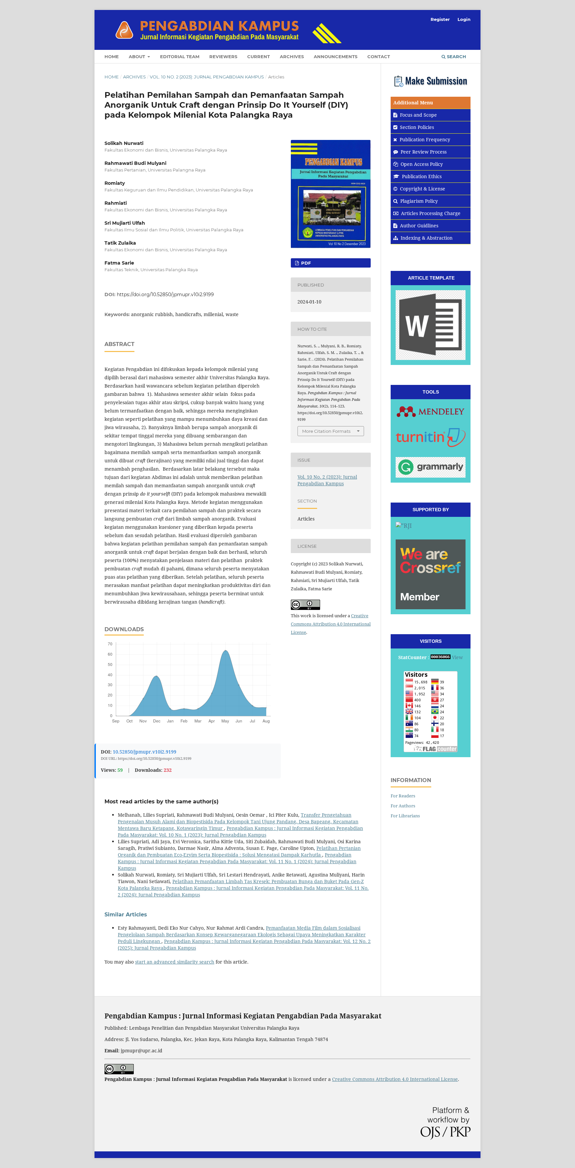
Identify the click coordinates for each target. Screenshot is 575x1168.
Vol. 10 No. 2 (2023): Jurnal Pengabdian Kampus (207, 76)
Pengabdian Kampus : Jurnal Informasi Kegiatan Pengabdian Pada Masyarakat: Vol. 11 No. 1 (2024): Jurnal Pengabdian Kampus (237, 861)
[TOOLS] (431, 411)
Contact (378, 56)
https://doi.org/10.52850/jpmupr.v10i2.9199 (165, 294)
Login (464, 19)
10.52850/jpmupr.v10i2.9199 (144, 752)
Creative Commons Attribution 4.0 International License (331, 624)
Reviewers (223, 56)
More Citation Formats (326, 431)
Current (258, 56)
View (457, 657)
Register (440, 19)
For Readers (403, 796)
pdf (305, 263)
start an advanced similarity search (174, 962)
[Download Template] (431, 325)
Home (111, 56)
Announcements (335, 56)
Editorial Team (179, 56)
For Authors (403, 806)
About (137, 56)
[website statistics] (441, 657)
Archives (292, 56)
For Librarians (405, 816)
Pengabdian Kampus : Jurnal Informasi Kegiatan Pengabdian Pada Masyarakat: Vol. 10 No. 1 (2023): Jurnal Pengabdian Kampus (240, 831)
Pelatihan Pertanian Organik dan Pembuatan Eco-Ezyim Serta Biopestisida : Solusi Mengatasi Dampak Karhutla (239, 851)
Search (456, 56)
